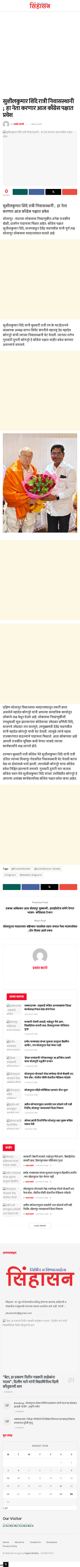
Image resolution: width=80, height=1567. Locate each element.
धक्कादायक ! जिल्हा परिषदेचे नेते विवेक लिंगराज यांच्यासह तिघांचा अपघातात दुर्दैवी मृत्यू (44, 1421)
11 (18, 1478)
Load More (40, 1225)
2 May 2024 (36, 124)
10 (8, 1478)
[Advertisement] (40, 56)
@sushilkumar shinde (47, 869)
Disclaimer (52, 1542)
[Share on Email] (69, 192)
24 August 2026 (42, 1165)
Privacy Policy (10, 1546)
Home (6, 1542)
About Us (19, 1542)
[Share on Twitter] (53, 192)
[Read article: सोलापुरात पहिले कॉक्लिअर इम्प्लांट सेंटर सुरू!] (14, 1093)
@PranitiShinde (21, 869)
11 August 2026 (42, 1197)
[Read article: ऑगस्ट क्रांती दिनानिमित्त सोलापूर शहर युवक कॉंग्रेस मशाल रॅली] (14, 1124)
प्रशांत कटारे (19, 124)
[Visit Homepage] (40, 5)
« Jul (5, 1508)
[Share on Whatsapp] (20, 192)
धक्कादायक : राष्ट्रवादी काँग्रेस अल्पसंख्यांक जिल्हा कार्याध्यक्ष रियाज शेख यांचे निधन (47, 1007)
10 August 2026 (42, 1214)
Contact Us (35, 1542)
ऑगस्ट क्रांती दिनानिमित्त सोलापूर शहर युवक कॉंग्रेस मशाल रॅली (48, 1122)
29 (61, 1494)
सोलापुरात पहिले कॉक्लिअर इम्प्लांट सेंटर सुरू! (46, 1090)
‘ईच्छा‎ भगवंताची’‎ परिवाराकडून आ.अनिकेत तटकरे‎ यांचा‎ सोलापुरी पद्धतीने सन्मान (47, 1060)
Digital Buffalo (32, 1553)
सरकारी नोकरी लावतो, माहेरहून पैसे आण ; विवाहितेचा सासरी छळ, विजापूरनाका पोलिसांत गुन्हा (46, 1025)
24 (8, 1494)
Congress (10, 875)
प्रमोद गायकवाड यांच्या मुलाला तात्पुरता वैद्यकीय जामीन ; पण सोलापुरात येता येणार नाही (46, 1043)
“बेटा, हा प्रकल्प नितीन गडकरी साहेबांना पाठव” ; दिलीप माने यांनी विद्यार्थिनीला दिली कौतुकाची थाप (30, 1382)
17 (8, 1486)
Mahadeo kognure (31, 875)
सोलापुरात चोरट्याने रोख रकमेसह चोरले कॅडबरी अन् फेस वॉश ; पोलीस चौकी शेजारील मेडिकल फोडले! (48, 1076)
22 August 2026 (42, 1181)
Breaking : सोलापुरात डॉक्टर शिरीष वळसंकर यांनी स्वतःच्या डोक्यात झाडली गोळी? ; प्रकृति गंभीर (45, 1405)
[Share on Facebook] (36, 192)
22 (61, 1486)
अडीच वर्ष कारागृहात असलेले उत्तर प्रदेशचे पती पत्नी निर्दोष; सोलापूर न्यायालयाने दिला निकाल (48, 1106)
